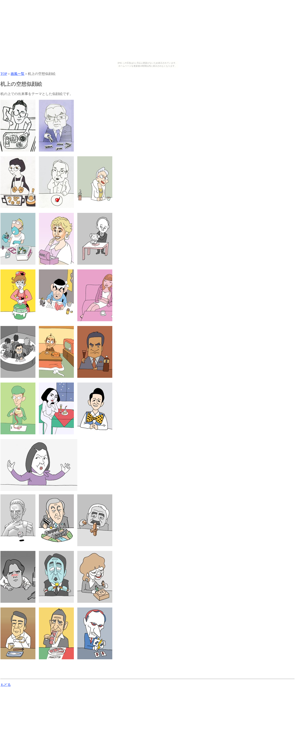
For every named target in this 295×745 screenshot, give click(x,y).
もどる (5, 684)
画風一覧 (17, 74)
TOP (3, 74)
